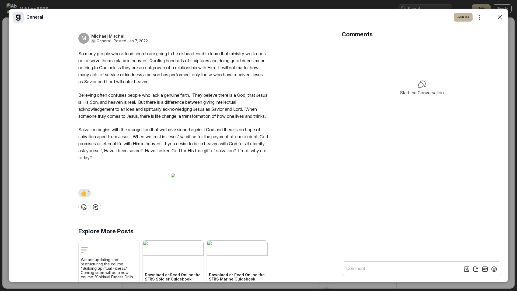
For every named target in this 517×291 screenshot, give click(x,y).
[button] (84, 193)
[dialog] (258, 145)
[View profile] (18, 17)
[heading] (34, 17)
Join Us (463, 17)
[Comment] (95, 207)
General (104, 41)
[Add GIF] (485, 269)
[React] (84, 207)
